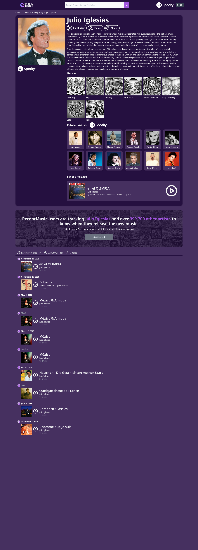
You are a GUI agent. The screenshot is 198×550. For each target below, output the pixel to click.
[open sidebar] (17, 5)
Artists (26, 13)
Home (17, 13)
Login (180, 5)
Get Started (99, 237)
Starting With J (37, 13)
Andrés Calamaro (46, 285)
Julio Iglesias (51, 13)
